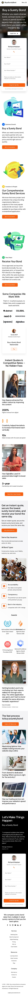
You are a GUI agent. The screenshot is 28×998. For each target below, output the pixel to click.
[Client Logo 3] (8, 315)
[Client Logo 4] (20, 315)
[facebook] (7, 925)
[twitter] (10, 925)
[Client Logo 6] (20, 321)
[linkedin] (18, 925)
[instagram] (12, 925)
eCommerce (5, 988)
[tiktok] (20, 925)
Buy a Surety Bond (14, 984)
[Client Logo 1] (8, 310)
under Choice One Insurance (14, 986)
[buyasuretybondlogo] (8, 2)
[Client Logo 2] (20, 310)
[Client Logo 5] (8, 321)
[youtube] (15, 925)
